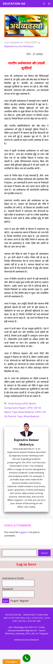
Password (7, 588)
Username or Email (13, 578)
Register (24, 600)
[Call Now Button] (26, 658)
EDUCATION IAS (14, 3)
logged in (24, 532)
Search (44, 553)
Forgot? (14, 600)
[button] (44, 3)
